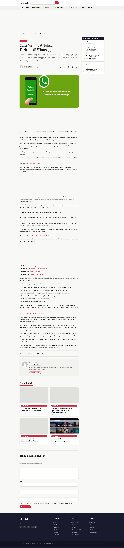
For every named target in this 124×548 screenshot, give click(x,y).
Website (22, 496)
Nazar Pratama (35, 365)
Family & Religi (59, 7)
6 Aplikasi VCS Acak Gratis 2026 (93, 63)
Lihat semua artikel (35, 372)
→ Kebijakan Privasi (94, 529)
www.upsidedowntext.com (39, 269)
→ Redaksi (73, 527)
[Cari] (57, 2)
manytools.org (35, 271)
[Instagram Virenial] (28, 527)
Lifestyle (47, 7)
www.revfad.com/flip (37, 274)
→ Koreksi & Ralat (93, 532)
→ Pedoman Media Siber (77, 529)
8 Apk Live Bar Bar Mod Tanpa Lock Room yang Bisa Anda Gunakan (91, 69)
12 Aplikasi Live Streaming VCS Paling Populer (92, 42)
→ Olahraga (56, 534)
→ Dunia (55, 525)
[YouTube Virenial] (32, 527)
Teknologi (23, 40)
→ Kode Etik (74, 532)
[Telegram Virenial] (35, 527)
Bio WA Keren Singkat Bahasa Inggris (37, 235)
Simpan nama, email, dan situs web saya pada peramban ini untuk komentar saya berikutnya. (46, 503)
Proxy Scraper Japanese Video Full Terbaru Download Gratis (31, 409)
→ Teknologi (56, 527)
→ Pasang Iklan (75, 534)
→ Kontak (73, 525)
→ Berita (55, 522)
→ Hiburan (55, 532)
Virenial (24, 543)
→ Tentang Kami (75, 522)
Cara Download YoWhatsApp (35, 313)
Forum (90, 7)
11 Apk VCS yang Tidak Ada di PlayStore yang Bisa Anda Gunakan (91, 49)
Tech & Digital (36, 7)
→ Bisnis (55, 529)
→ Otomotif (55, 537)
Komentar (22, 466)
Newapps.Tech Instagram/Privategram (59, 440)
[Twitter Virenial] (24, 527)
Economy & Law (72, 7)
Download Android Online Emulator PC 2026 (29, 440)
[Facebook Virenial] (21, 527)
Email (21, 488)
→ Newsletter (92, 525)
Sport (83, 7)
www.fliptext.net (36, 266)
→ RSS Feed (92, 522)
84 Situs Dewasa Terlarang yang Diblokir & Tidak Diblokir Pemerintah (92, 57)
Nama (21, 481)
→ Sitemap (91, 527)
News (27, 7)
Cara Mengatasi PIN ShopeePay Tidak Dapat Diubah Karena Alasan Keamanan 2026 (61, 410)
